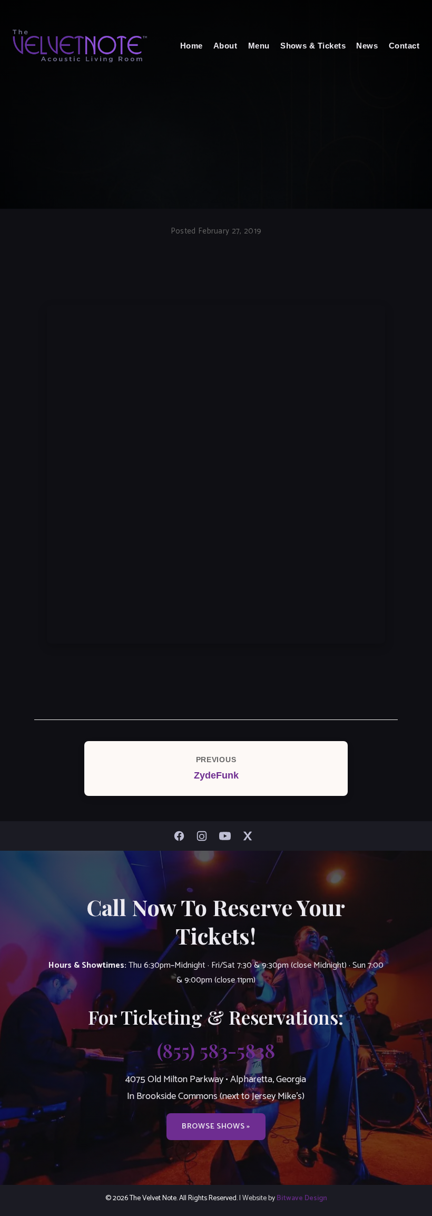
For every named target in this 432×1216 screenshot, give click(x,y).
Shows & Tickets (313, 45)
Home (191, 45)
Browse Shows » (216, 1126)
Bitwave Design (302, 1198)
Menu (259, 45)
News (367, 45)
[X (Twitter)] (250, 836)
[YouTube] (227, 836)
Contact (404, 45)
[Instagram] (204, 836)
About (225, 45)
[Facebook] (181, 836)
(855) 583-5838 (216, 1050)
